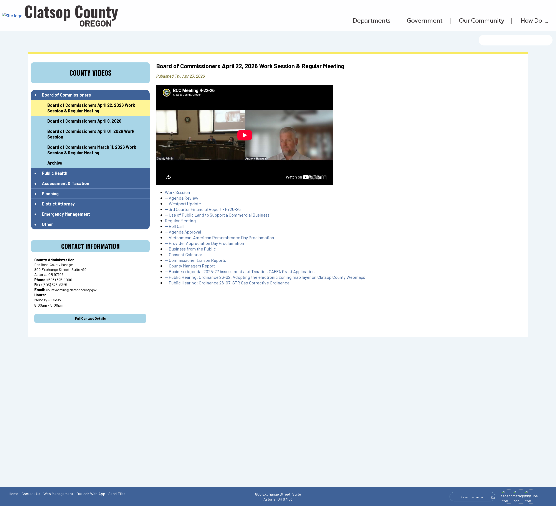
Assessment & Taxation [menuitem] (65, 183)
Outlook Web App (90, 493)
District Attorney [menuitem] (58, 203)
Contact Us (31, 493)
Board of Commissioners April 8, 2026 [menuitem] (84, 121)
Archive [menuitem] (54, 162)
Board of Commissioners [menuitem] (66, 94)
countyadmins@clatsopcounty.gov (71, 290)
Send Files (116, 493)
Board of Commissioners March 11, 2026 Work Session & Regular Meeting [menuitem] (91, 149)
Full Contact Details (90, 318)
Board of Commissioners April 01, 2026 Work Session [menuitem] (90, 134)
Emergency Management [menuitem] (66, 214)
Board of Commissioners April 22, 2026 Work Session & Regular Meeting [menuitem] (91, 107)
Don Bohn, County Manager (53, 264)
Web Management (58, 493)
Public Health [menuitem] (54, 173)
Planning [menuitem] (50, 193)
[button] (371, 21)
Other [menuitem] (47, 224)
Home (13, 493)
